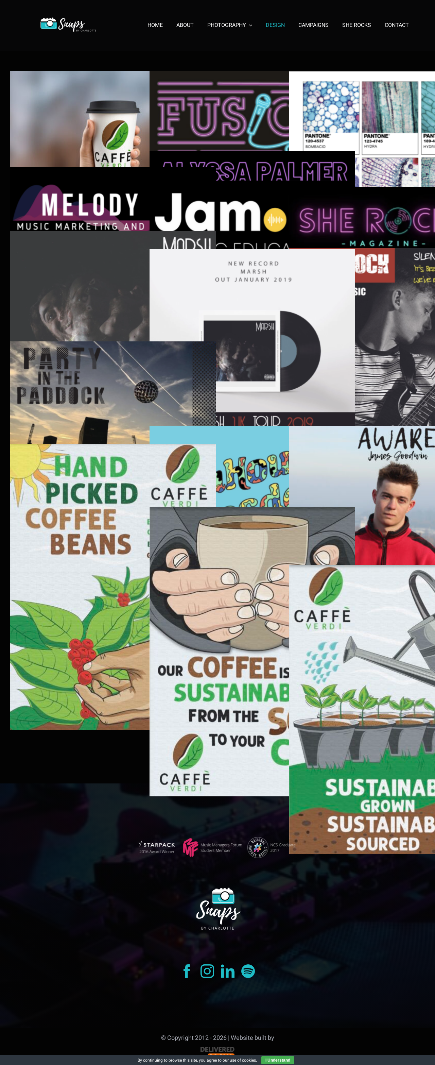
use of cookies (243, 1060)
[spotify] (248, 971)
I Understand (277, 1060)
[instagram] (207, 971)
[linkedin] (227, 971)
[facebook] (187, 971)
